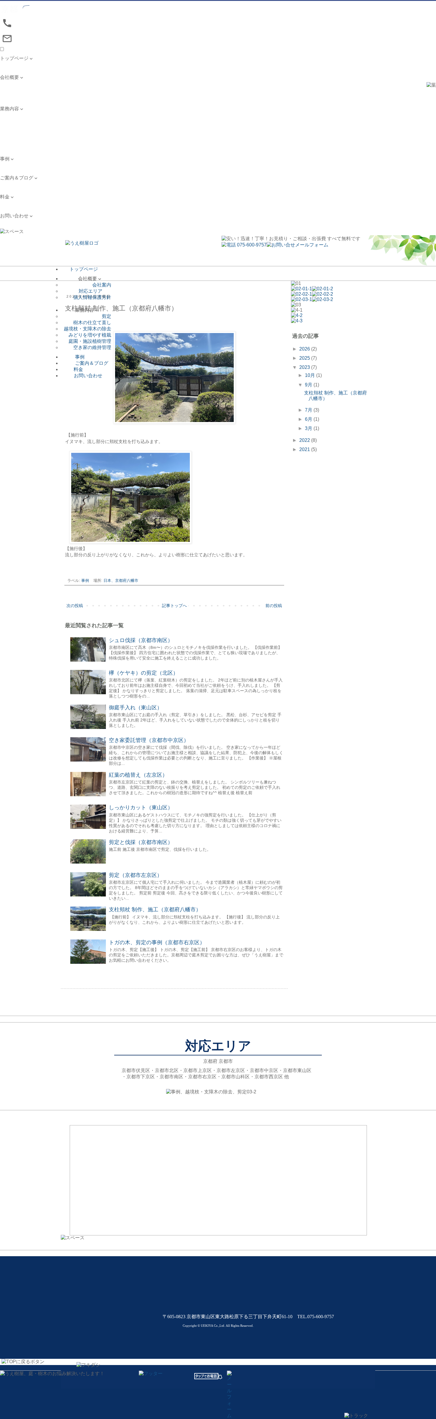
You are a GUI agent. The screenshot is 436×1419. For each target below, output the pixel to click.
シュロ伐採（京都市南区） (141, 640)
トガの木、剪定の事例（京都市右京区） (157, 942)
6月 (309, 419)
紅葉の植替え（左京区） (138, 775)
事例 (4, 165)
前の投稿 (273, 605)
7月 (309, 410)
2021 (305, 449)
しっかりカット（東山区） (141, 807)
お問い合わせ (14, 221)
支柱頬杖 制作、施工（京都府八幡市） (155, 909)
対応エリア (12, 89)
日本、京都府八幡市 (121, 581)
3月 (309, 428)
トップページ (14, 64)
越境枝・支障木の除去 (23, 127)
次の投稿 (74, 605)
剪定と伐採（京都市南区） (141, 842)
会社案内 (9, 83)
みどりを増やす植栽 (21, 133)
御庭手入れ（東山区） (135, 708)
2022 (305, 440)
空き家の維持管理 (19, 146)
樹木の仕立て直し (19, 121)
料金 (4, 203)
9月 (309, 384)
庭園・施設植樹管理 (21, 139)
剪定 (4, 114)
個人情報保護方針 (19, 95)
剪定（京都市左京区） (135, 875)
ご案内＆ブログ (16, 184)
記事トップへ (174, 605)
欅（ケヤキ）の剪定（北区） (143, 673)
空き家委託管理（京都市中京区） (149, 740)
